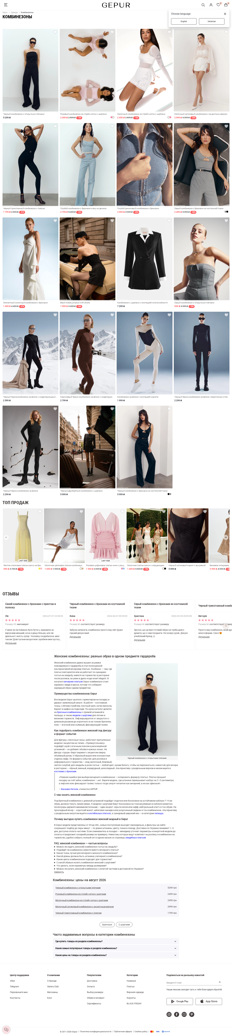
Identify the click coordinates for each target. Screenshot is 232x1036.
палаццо (159, 813)
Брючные (107, 924)
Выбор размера (95, 992)
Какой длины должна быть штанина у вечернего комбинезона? (89, 856)
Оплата (91, 986)
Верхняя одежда (135, 992)
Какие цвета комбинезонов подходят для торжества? (84, 859)
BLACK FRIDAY (134, 1003)
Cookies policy (140, 1031)
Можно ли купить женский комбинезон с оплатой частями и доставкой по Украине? (100, 869)
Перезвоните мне (19, 992)
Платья (130, 986)
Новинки (131, 981)
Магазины (52, 992)
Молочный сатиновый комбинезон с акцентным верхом (84, 906)
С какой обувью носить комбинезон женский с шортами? (86, 862)
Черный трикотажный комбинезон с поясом (78, 913)
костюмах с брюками (65, 771)
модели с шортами (82, 715)
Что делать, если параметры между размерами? (82, 865)
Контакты (15, 998)
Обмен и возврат (95, 998)
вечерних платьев (73, 681)
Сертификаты (94, 1003)
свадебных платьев (135, 837)
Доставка (92, 981)
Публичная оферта (123, 1031)
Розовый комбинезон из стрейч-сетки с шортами (80, 894)
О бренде (52, 981)
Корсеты (131, 998)
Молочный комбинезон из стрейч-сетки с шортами (81, 900)
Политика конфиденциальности (95, 1031)
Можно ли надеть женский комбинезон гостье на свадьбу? (87, 846)
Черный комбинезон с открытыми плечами (78, 887)
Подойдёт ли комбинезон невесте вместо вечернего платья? (88, 850)
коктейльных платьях (99, 813)
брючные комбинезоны (69, 712)
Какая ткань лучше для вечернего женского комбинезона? (87, 853)
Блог (49, 998)
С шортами (124, 924)
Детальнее (10, 643)
